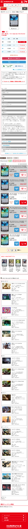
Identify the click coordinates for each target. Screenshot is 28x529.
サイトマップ (6, 515)
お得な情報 (6, 520)
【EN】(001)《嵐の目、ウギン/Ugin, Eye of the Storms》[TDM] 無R (17, 194)
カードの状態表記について (20, 69)
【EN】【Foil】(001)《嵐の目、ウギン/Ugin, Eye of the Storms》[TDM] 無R (18, 235)
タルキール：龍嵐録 (7, 141)
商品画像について (8, 153)
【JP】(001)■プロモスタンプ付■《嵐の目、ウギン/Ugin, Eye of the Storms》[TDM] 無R (17, 180)
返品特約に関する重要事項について (19, 153)
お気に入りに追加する (14, 58)
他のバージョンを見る (14, 62)
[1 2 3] (17, 42)
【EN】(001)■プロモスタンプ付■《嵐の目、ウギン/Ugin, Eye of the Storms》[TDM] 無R (17, 222)
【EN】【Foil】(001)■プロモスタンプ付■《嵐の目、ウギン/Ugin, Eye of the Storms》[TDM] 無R (18, 208)
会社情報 (6, 517)
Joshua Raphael (6, 145)
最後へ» (19, 250)
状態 (3, 38)
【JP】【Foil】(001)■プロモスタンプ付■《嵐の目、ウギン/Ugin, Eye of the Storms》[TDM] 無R (18, 167)
